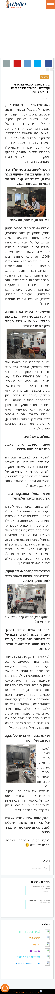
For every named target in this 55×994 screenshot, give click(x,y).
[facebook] (11, 983)
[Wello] (16, 4)
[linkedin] (17, 983)
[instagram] (23, 983)
